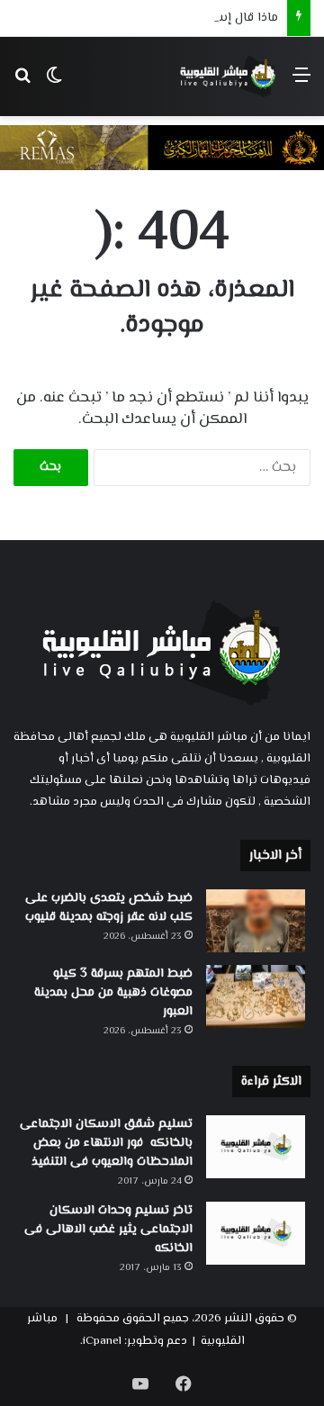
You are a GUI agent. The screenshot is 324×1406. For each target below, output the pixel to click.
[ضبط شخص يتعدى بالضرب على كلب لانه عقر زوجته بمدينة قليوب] (255, 920)
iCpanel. (101, 1341)
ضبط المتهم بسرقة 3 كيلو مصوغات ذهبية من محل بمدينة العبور (113, 993)
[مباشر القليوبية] (228, 77)
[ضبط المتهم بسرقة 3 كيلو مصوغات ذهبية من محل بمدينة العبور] (255, 996)
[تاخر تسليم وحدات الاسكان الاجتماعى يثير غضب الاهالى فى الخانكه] (255, 1233)
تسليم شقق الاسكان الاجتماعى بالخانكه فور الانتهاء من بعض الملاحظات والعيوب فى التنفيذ (106, 1143)
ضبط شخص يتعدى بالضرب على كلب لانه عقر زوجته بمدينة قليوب (109, 907)
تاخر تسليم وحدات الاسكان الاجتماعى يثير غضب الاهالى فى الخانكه (108, 1229)
